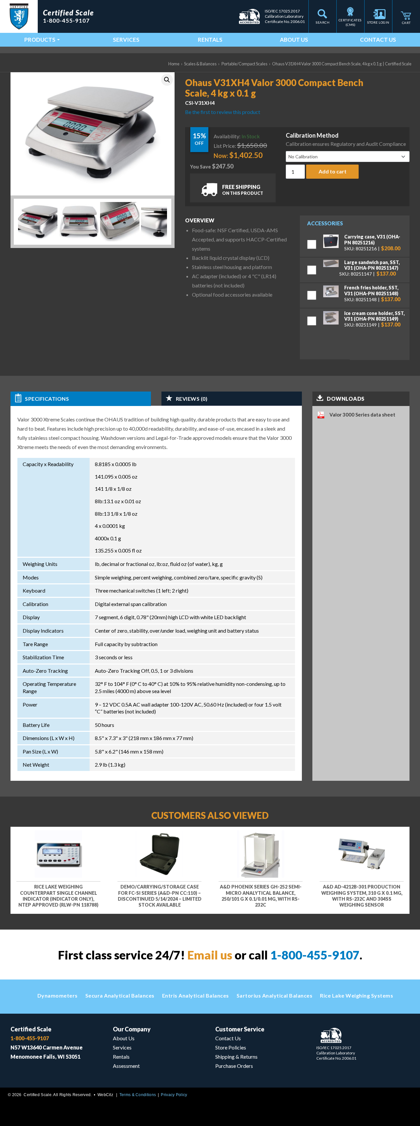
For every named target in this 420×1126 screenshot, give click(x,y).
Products (39, 39)
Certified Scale (31, 1029)
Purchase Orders (234, 1066)
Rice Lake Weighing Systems (356, 995)
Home (173, 63)
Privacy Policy (174, 1094)
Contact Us (378, 39)
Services (126, 39)
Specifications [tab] (47, 398)
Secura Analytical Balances (120, 995)
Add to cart (332, 171)
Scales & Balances (200, 63)
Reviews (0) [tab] (192, 398)
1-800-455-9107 (315, 955)
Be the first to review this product (222, 112)
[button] (167, 80)
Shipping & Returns (236, 1056)
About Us (294, 39)
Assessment (126, 1066)
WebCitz (105, 1094)
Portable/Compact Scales (244, 63)
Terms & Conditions (137, 1094)
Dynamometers (57, 995)
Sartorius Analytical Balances (275, 995)
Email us (209, 955)
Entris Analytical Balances (195, 995)
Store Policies (230, 1047)
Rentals (210, 39)
